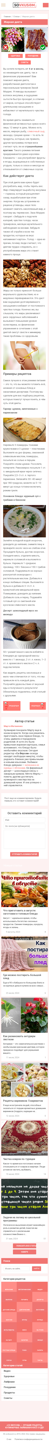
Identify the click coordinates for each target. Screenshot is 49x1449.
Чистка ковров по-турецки (19, 1159)
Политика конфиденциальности (28, 1439)
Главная (7, 16)
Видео (7, 1371)
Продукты (9, 1392)
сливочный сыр (35, 131)
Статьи (16, 16)
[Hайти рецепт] (45, 5)
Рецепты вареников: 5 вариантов (23, 1100)
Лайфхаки (9, 1381)
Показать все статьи (26, 1246)
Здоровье (15, 56)
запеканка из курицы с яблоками (21, 766)
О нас (9, 1439)
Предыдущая (14, 706)
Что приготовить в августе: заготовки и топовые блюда (20, 912)
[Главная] (24, 5)
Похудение (33, 56)
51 (45, 1238)
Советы (24, 62)
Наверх (24, 1252)
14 (45, 1174)
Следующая (35, 706)
